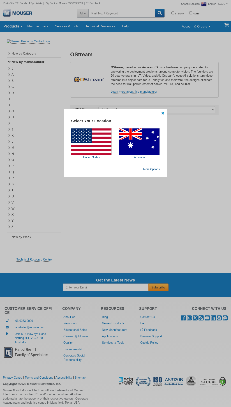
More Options (151, 169)
